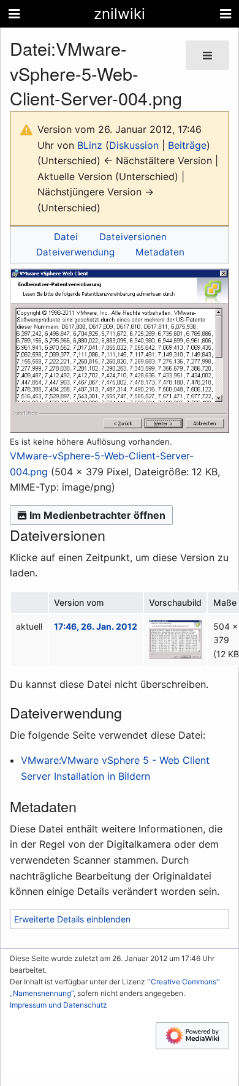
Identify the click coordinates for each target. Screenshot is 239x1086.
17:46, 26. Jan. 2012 (95, 626)
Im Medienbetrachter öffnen (97, 515)
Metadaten (159, 252)
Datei (66, 237)
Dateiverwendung (75, 252)
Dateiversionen (133, 237)
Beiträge (187, 145)
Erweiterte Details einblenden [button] (72, 919)
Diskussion (134, 145)
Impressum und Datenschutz (58, 1004)
